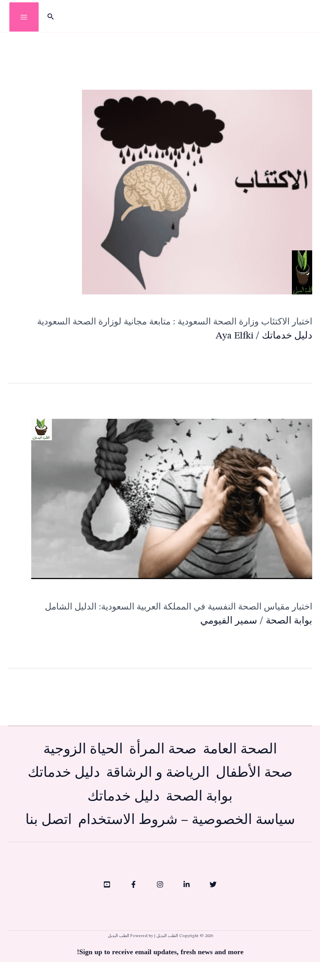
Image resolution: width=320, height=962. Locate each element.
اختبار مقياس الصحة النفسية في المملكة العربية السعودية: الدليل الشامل (178, 606)
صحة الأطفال (254, 773)
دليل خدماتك (287, 336)
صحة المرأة (163, 749)
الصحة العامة (240, 749)
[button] (49, 17)
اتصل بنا (48, 820)
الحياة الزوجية (83, 749)
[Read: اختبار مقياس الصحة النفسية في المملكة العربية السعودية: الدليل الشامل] (171, 499)
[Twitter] (213, 884)
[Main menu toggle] (24, 17)
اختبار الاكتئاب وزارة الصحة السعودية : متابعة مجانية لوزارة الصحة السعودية (174, 321)
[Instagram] (160, 884)
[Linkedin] (186, 884)
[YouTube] (106, 884)
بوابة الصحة (289, 621)
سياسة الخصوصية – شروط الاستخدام (186, 820)
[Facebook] (133, 884)
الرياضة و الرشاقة (158, 773)
